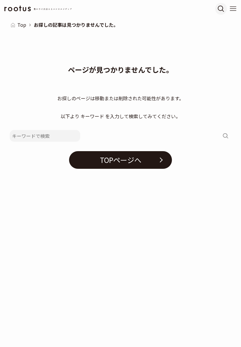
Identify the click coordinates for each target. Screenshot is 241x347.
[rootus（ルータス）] (38, 9)
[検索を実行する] (225, 136)
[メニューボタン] (233, 9)
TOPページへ (120, 160)
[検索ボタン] (221, 9)
